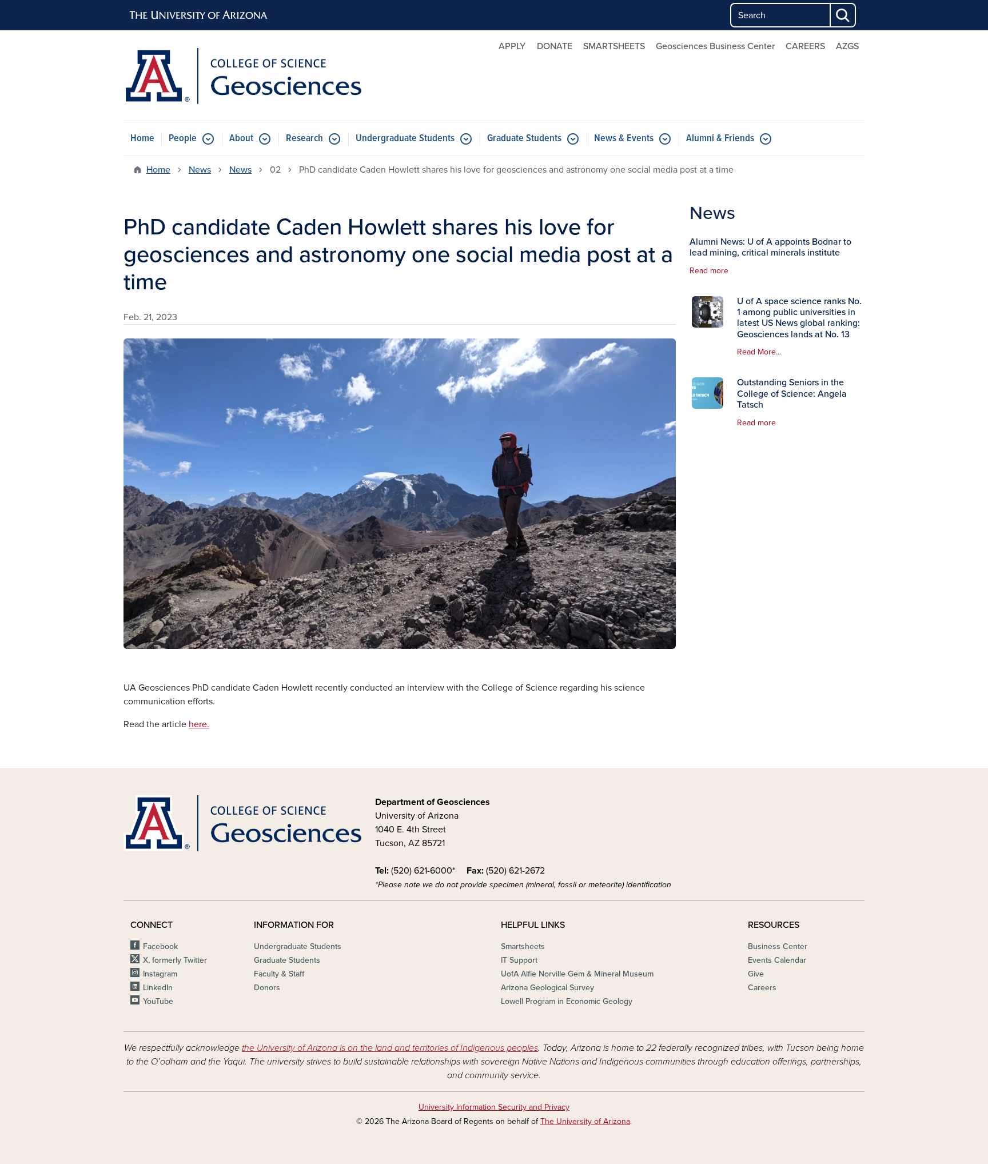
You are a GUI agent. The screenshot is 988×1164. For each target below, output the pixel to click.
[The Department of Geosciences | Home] (242, 76)
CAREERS (805, 46)
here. (199, 724)
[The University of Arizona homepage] (199, 15)
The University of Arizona (585, 1121)
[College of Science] (242, 823)
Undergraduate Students (405, 138)
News (200, 170)
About (241, 138)
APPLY (512, 46)
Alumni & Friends (720, 138)
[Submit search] (843, 15)
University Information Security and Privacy (494, 1107)
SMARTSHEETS (614, 46)
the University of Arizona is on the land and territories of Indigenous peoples (390, 1048)
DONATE (554, 46)
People (183, 138)
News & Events (624, 138)
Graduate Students (524, 138)
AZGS (847, 46)
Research (304, 138)
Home (142, 138)
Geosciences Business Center (715, 46)
